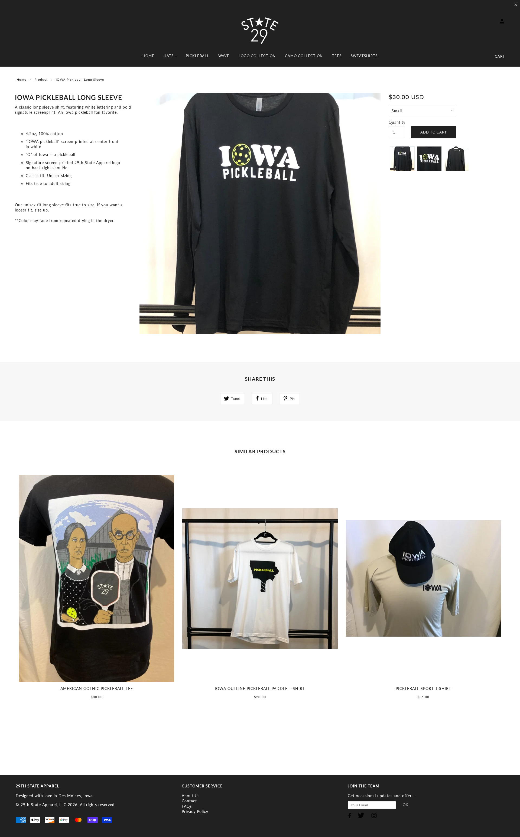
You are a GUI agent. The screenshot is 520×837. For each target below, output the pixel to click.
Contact (189, 801)
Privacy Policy (195, 811)
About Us (191, 795)
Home (21, 79)
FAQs (187, 806)
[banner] (260, 30)
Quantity (397, 122)
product (41, 79)
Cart (500, 56)
